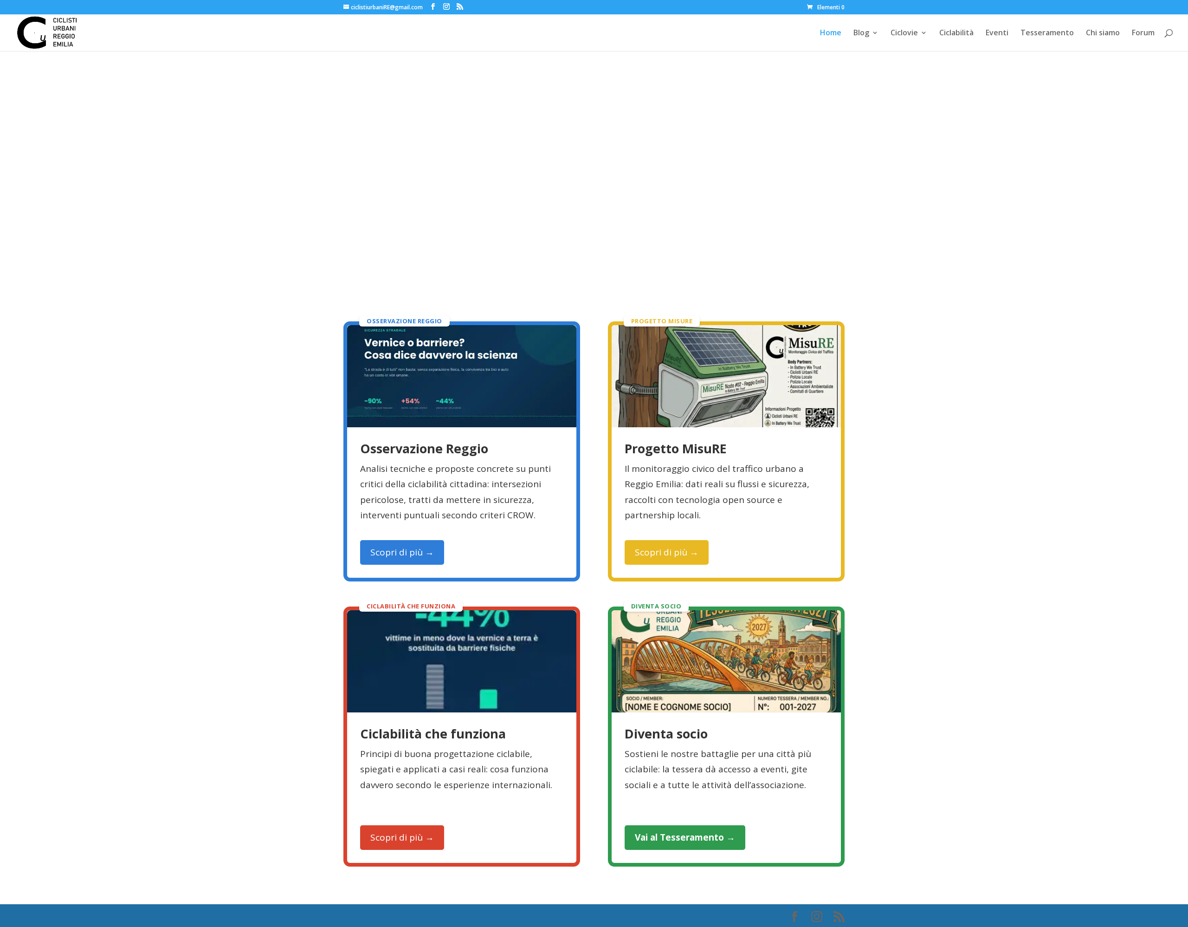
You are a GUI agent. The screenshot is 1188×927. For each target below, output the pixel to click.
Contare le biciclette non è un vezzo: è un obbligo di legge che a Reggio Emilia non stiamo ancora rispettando (593, 162)
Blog (861, 33)
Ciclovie (904, 33)
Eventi (997, 33)
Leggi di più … (423, 250)
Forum (1143, 33)
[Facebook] (433, 6)
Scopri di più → (402, 552)
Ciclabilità (956, 33)
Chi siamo (1103, 33)
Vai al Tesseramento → (685, 837)
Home (830, 33)
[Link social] (460, 6)
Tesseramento (1047, 33)
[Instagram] (446, 6)
